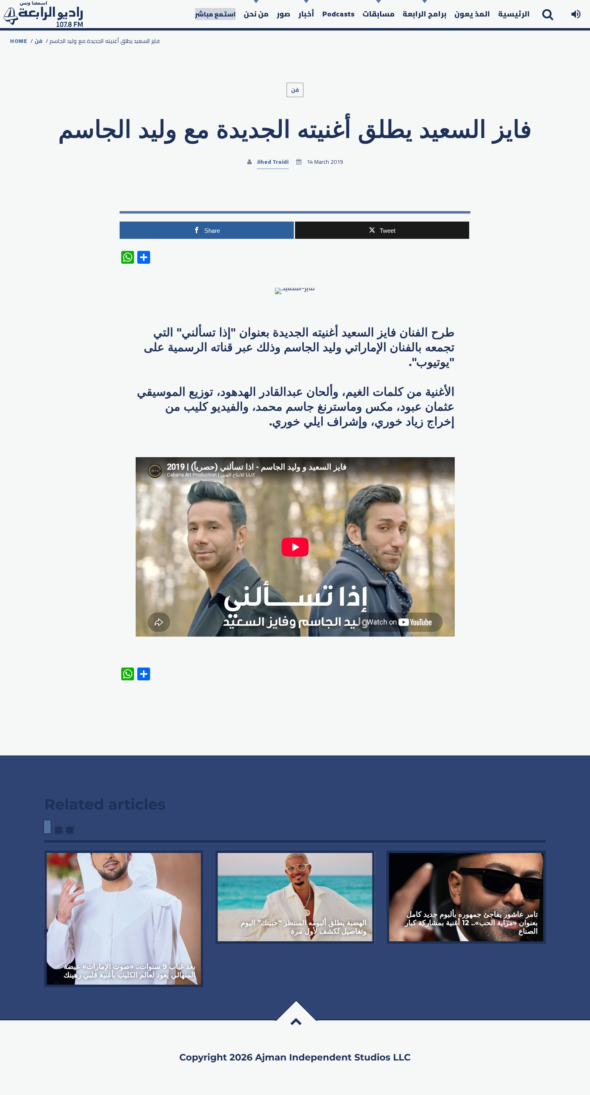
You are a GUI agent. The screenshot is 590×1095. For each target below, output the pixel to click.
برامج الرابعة (424, 13)
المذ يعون (472, 13)
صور (283, 13)
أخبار (306, 13)
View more (123, 919)
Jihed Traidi (273, 162)
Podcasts (338, 13)
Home (18, 41)
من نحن (256, 13)
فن (39, 41)
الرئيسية (514, 13)
